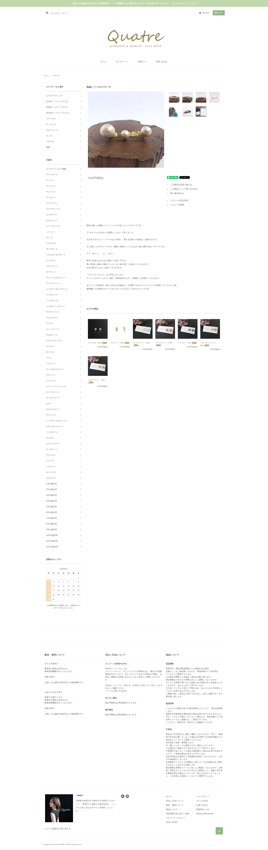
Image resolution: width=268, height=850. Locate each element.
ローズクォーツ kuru (141, 343)
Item (220, 13)
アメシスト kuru (184, 343)
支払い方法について (175, 801)
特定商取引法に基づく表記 (178, 813)
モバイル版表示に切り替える (57, 829)
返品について (172, 809)
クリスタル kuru (94, 343)
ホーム (104, 61)
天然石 (140, 61)
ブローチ (56, 76)
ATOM (174, 822)
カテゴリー (120, 61)
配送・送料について (175, 805)
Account (205, 13)
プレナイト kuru (117, 343)
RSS (168, 822)
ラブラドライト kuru (96, 380)
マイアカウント (203, 796)
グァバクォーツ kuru (163, 343)
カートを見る (202, 801)
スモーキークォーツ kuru (208, 344)
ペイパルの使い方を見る (116, 691)
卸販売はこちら (203, 809)
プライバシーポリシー (176, 818)
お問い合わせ (161, 61)
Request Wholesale (204, 813)
